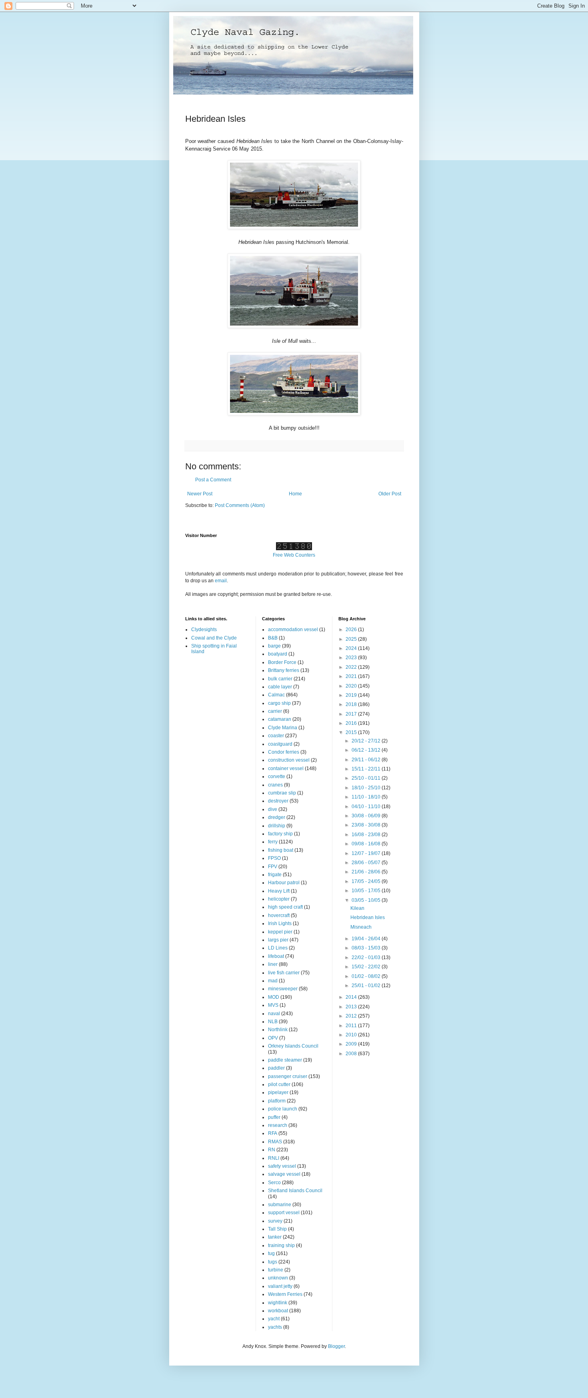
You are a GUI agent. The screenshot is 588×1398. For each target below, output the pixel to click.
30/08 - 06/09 (367, 816)
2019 (352, 695)
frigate (275, 874)
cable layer (280, 687)
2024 (352, 648)
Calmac (276, 695)
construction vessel (289, 760)
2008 (352, 1053)
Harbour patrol (284, 882)
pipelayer (278, 1092)
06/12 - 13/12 (367, 750)
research (277, 1125)
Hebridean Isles (367, 917)
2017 (352, 714)
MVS (273, 1005)
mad (273, 981)
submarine (279, 1204)
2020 (352, 686)
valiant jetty (280, 1286)
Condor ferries (283, 752)
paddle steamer (285, 1060)
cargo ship (279, 703)
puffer (274, 1117)
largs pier (278, 940)
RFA (272, 1133)
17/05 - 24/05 (367, 881)
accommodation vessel (293, 629)
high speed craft (285, 907)
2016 (352, 723)
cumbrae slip (282, 793)
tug (271, 1253)
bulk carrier (280, 679)
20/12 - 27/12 (367, 741)
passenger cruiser (287, 1076)
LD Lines (278, 948)
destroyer (278, 801)
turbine (275, 1270)
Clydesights (204, 629)
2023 (352, 657)
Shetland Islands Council (295, 1190)
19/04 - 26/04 (367, 938)
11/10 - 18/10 (367, 797)
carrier (275, 711)
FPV (272, 866)
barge (274, 646)
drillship (276, 826)
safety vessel (282, 1166)
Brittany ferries (283, 670)
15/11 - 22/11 (367, 769)
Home (295, 494)
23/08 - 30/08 (367, 825)
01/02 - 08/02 (367, 976)
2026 (352, 629)
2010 (352, 1035)
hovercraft (279, 915)
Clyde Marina (282, 727)
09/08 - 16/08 (367, 844)
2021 (352, 676)
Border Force (282, 662)
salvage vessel (284, 1174)
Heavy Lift (279, 891)
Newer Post (199, 494)
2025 (352, 639)
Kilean (357, 908)
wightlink (277, 1302)
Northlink (278, 1029)
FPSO (274, 858)
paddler (276, 1068)
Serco (274, 1182)
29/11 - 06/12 (367, 759)
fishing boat (280, 850)
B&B (273, 638)
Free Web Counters (294, 555)
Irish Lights (280, 923)
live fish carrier (284, 973)
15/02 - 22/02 (367, 967)
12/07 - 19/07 (367, 853)
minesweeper (283, 989)
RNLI (273, 1158)
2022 (352, 667)
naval (274, 1013)
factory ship (280, 834)
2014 (352, 997)
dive (272, 809)
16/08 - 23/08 (367, 834)
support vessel (284, 1212)
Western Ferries (285, 1294)
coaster (276, 735)
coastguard (280, 744)
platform (277, 1101)
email (221, 580)
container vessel (286, 768)
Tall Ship (277, 1229)
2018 (352, 704)
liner (273, 964)
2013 (352, 1007)
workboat (278, 1311)
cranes (275, 785)
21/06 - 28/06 (367, 872)
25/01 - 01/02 (367, 985)
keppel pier (280, 932)
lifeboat (276, 956)
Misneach (361, 927)
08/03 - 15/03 (367, 948)
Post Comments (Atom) (240, 505)
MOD (273, 997)
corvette (276, 776)
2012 (352, 1016)
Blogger (336, 1346)
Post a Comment (213, 480)
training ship (281, 1245)
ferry (273, 842)
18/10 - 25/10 (367, 788)
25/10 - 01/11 (367, 778)
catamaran (279, 719)
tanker (275, 1237)
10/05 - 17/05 (367, 890)
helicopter (279, 899)
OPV (273, 1038)
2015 (352, 732)
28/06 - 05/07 (367, 862)
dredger (276, 817)
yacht (274, 1319)
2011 (352, 1025)
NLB (273, 1021)
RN (271, 1150)
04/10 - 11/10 (367, 806)
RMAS (275, 1142)
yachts (275, 1327)
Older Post (389, 494)
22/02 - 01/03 (367, 957)
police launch (282, 1109)
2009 (352, 1044)
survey (275, 1221)
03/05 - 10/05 (367, 900)
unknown (278, 1278)
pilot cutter (279, 1084)
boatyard (277, 654)
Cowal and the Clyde (214, 638)
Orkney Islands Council (293, 1046)
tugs (272, 1262)
